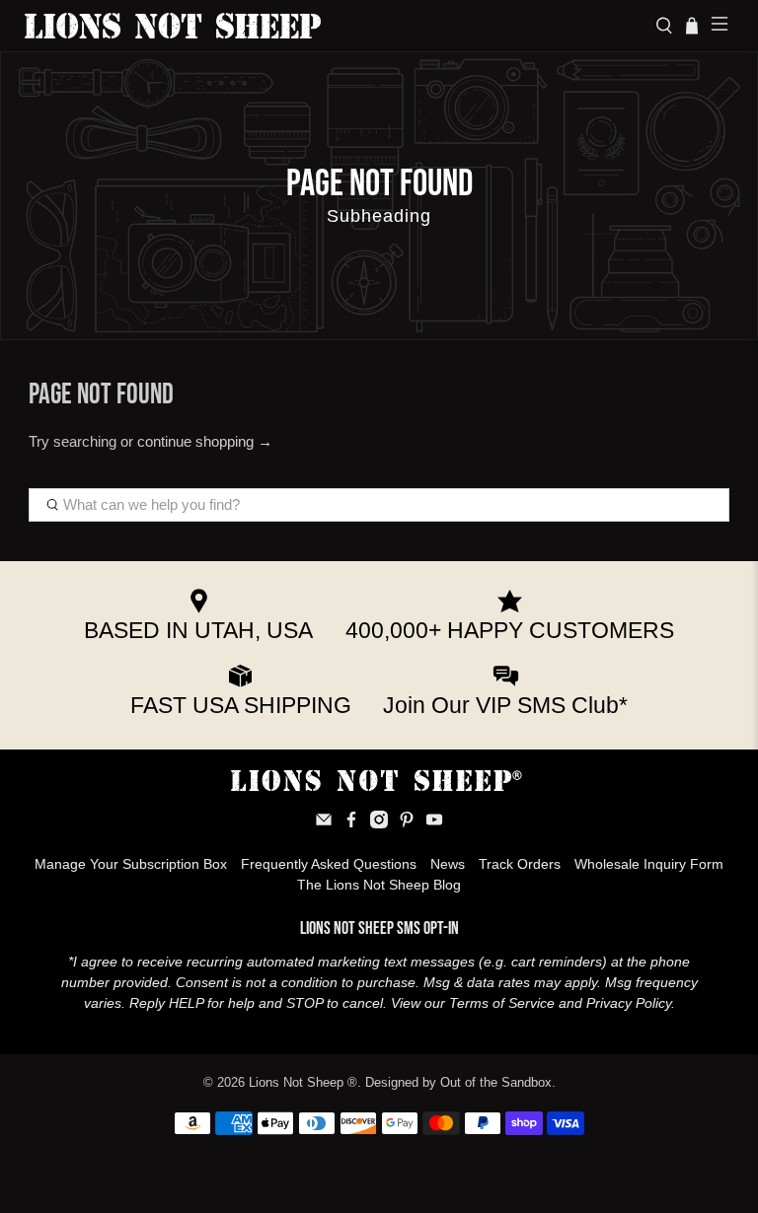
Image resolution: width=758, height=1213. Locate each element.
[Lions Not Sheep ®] (333, 25)
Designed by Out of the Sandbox (458, 1083)
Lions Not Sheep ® (303, 1083)
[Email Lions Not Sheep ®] (324, 823)
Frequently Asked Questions (329, 864)
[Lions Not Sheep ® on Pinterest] (407, 823)
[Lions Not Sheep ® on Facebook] (351, 823)
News (447, 864)
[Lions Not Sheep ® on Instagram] (379, 823)
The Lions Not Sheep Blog (379, 884)
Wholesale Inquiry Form (648, 864)
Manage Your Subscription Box (131, 864)
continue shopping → (204, 441)
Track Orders (520, 864)
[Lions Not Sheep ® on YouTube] (434, 823)
